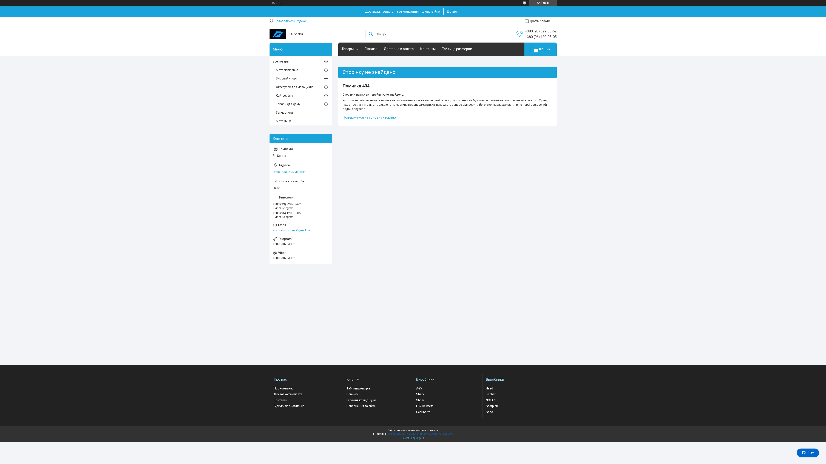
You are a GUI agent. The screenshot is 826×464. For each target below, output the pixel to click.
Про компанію (283, 388)
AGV (419, 388)
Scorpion (492, 406)
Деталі (452, 11)
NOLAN (491, 400)
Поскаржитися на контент (402, 434)
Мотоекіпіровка (287, 70)
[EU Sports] (278, 34)
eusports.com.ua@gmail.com (293, 230)
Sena (489, 412)
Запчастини (284, 112)
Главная (371, 49)
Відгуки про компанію (289, 406)
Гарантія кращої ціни (361, 400)
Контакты (428, 49)
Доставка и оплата (399, 49)
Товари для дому (288, 104)
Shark (420, 394)
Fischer (491, 394)
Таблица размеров (457, 49)
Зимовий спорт (286, 78)
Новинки (353, 394)
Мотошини (283, 121)
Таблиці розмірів (358, 388)
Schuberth (423, 412)
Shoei (420, 400)
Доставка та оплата (288, 394)
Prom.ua (434, 430)
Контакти (280, 400)
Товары (348, 49)
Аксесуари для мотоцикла (294, 87)
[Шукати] (371, 34)
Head (489, 388)
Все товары (281, 61)
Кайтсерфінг (285, 95)
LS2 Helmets (424, 406)
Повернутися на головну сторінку (370, 117)
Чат (811, 453)
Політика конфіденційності (436, 434)
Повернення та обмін (361, 406)
